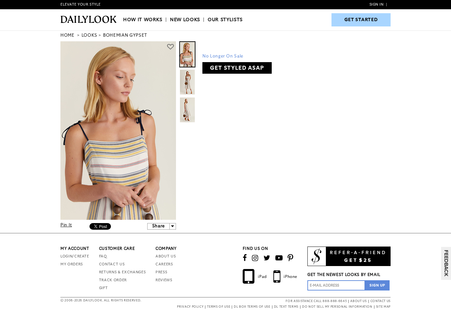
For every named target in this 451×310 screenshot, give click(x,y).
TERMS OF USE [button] (218, 306)
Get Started (361, 20)
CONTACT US (112, 264)
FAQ (103, 256)
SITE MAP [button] (383, 306)
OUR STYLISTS (225, 20)
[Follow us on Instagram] (255, 258)
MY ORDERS (71, 264)
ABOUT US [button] (358, 301)
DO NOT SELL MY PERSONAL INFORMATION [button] (337, 306)
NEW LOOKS (185, 20)
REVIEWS (164, 280)
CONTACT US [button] (380, 301)
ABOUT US (166, 256)
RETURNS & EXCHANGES (122, 272)
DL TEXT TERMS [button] (286, 306)
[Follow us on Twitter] (266, 258)
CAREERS (164, 264)
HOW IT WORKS (142, 20)
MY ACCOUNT (74, 249)
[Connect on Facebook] (245, 258)
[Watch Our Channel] (279, 258)
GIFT (103, 288)
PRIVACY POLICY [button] (190, 306)
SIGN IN (376, 4)
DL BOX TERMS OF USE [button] (252, 306)
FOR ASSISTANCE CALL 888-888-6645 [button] (316, 301)
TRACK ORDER (113, 280)
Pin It (66, 225)
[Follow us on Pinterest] (291, 258)
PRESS (161, 272)
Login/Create (74, 256)
